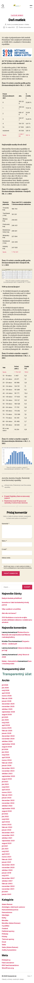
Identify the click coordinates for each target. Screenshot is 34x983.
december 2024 (8, 736)
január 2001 (6, 894)
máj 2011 (5, 875)
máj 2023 (5, 787)
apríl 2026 (6, 693)
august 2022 (7, 811)
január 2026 (6, 701)
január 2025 (6, 733)
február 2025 (7, 731)
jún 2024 (5, 752)
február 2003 (7, 884)
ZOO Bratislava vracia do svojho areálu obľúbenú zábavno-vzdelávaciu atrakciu (17, 620)
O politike (5, 926)
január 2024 (6, 765)
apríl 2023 (6, 790)
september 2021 (8, 841)
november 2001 (8, 889)
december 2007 (8, 878)
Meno (4, 541)
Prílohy (4, 936)
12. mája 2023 (10, 27)
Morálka (5, 920)
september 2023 (8, 776)
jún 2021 (5, 849)
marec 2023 (6, 792)
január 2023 (6, 798)
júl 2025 (5, 717)
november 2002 (8, 886)
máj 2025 (5, 722)
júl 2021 (5, 846)
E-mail (4, 549)
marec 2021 (6, 857)
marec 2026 (6, 696)
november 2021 (8, 835)
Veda (4, 945)
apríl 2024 (6, 757)
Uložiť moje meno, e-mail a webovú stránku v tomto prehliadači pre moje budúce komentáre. (18, 567)
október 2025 (7, 709)
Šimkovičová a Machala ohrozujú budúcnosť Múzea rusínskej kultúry (16, 634)
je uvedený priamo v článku (20, 24)
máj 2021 (5, 851)
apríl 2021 (6, 854)
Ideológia (5, 915)
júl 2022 (5, 814)
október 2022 (7, 806)
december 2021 (8, 833)
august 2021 (7, 843)
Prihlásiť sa (6, 960)
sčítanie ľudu (8, 485)
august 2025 (7, 714)
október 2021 (7, 838)
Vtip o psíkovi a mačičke (11, 609)
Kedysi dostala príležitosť (12, 598)
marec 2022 (6, 824)
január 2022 (6, 830)
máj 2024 (5, 755)
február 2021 (7, 859)
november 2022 (8, 803)
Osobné (5, 928)
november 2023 (8, 771)
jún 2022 (5, 816)
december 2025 (8, 704)
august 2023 (7, 779)
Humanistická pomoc (10, 910)
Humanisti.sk (11, 976)
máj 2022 (5, 819)
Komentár (5, 523)
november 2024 (8, 739)
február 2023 (7, 795)
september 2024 (8, 744)
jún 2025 (5, 720)
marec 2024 (6, 760)
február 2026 (7, 698)
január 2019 (6, 873)
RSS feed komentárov (10, 965)
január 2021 (6, 862)
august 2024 (7, 747)
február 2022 (7, 827)
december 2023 (8, 768)
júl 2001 (5, 892)
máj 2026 (5, 690)
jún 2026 (5, 688)
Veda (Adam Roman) (10, 947)
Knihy (4, 918)
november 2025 (8, 706)
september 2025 (8, 712)
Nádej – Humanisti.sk (10, 661)
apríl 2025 (6, 725)
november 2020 (8, 867)
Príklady (5, 934)
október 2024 (7, 741)
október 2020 (7, 870)
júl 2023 (5, 782)
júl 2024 (5, 749)
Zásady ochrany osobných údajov (13, 979)
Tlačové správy (17, 15)
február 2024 (7, 763)
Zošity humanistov (9, 950)
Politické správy (8, 931)
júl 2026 (5, 685)
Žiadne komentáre (25, 27)
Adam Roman (7, 904)
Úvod (4, 942)
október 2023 (7, 773)
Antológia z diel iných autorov (13, 907)
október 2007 (7, 881)
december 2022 (8, 800)
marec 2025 (6, 728)
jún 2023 (5, 784)
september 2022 (8, 808)
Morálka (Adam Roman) (11, 923)
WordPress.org (8, 968)
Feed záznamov (8, 963)
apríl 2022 (6, 822)
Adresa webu (6, 558)
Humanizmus (7, 912)
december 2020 (8, 865)
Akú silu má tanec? (9, 613)
